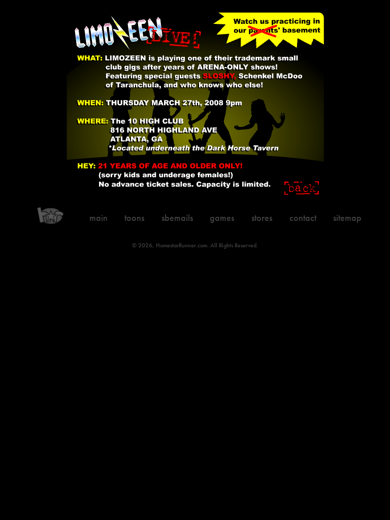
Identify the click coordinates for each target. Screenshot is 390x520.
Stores (261, 217)
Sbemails (177, 217)
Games (222, 217)
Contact (302, 217)
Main (98, 217)
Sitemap (347, 217)
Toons (134, 217)
